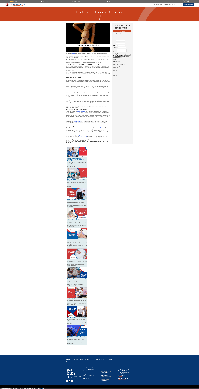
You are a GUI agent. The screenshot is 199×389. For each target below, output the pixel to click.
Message (115, 51)
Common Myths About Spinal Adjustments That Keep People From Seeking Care (75, 159)
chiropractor (102, 127)
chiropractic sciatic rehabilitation (83, 137)
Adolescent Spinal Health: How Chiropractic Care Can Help (74, 220)
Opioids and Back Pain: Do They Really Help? (76, 337)
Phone (114, 45)
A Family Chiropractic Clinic (82, 135)
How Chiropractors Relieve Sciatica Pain (76, 317)
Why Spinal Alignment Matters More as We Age (122, 72)
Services (157, 4)
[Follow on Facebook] (183, 1)
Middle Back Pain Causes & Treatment (76, 298)
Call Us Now (122, 31)
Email (114, 43)
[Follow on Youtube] (186, 1)
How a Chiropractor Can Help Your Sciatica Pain (80, 126)
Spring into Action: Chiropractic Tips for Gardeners (76, 240)
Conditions (173, 4)
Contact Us (104, 15)
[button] (67, 346)
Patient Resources (167, 4)
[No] (43, 388)
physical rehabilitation (81, 111)
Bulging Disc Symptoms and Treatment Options (76, 279)
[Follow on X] (188, 1)
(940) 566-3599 (77, 1)
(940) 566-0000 (46, 1)
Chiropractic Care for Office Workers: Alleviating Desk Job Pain (76, 200)
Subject (114, 47)
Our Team (161, 4)
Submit (115, 59)
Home (154, 4)
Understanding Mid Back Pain (74, 260)
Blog (181, 4)
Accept (41, 388)
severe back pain (84, 136)
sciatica (73, 53)
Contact (178, 4)
